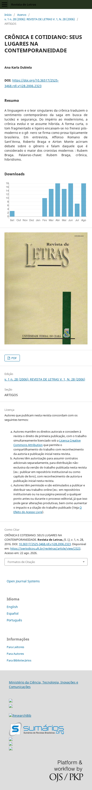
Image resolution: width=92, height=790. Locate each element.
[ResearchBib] (20, 715)
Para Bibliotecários (19, 660)
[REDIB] (11, 706)
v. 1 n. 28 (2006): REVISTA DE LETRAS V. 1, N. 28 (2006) (39, 19)
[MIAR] (11, 699)
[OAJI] (11, 740)
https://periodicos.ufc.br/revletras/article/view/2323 (45, 548)
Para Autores (15, 654)
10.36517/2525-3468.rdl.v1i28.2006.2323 (45, 544)
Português (14, 620)
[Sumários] (36, 735)
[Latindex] (11, 749)
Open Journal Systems (23, 581)
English (12, 607)
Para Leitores (15, 647)
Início (8, 15)
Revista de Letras (23, 4)
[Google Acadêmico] (11, 744)
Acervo (21, 15)
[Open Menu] (4, 4)
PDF (14, 358)
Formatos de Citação (21, 562)
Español (13, 613)
